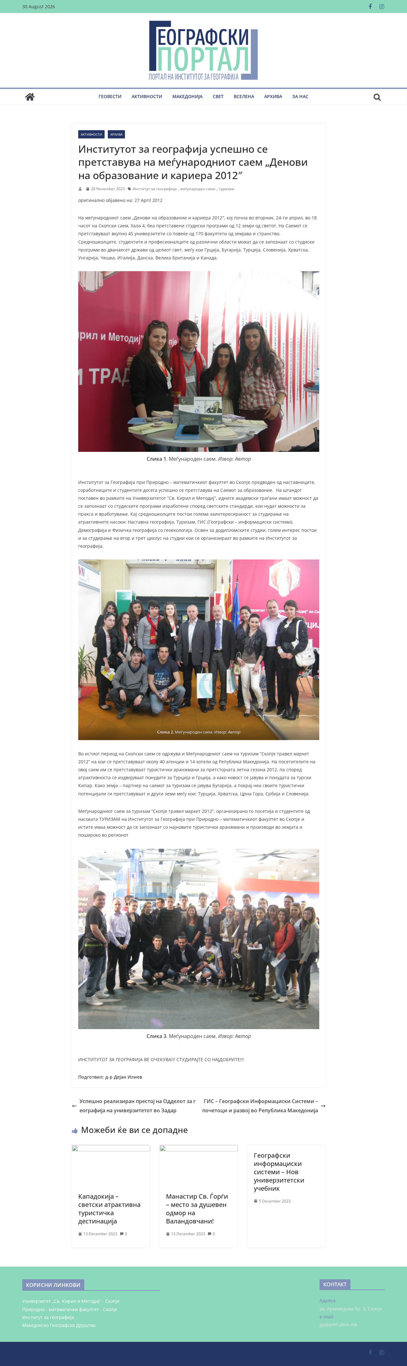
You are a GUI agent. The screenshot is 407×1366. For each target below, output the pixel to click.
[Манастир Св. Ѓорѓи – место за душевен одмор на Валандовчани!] (199, 1149)
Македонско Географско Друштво (58, 1325)
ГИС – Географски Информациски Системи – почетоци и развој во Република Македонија (260, 1106)
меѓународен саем (197, 188)
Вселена (244, 96)
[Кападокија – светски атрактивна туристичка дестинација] (111, 1149)
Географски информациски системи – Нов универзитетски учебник (279, 1172)
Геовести (110, 96)
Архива (273, 96)
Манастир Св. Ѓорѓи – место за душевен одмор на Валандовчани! (197, 1208)
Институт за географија (155, 188)
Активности (147, 96)
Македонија (187, 96)
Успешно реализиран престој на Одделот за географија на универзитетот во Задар (137, 1106)
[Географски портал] (30, 96)
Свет (218, 96)
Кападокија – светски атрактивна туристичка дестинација (109, 1208)
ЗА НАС (300, 96)
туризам (226, 188)
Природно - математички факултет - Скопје (69, 1309)
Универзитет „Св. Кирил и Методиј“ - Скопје (71, 1301)
